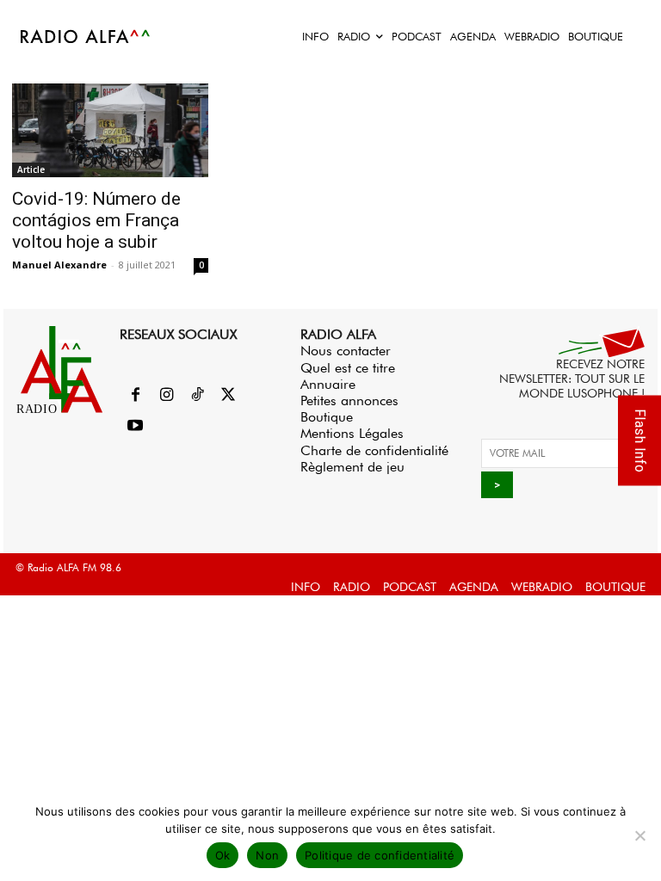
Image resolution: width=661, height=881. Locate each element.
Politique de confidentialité (379, 855)
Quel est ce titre (347, 368)
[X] (228, 395)
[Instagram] (166, 395)
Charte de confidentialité (374, 450)
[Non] (639, 835)
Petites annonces (349, 400)
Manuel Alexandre (59, 264)
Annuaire (327, 384)
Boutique (326, 417)
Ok (223, 855)
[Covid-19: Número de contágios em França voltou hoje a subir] (110, 130)
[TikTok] (197, 395)
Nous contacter (345, 350)
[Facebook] (135, 395)
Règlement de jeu (352, 467)
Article (31, 169)
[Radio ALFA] (86, 36)
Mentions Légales (352, 433)
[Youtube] (135, 426)
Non (267, 855)
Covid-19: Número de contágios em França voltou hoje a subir (96, 220)
